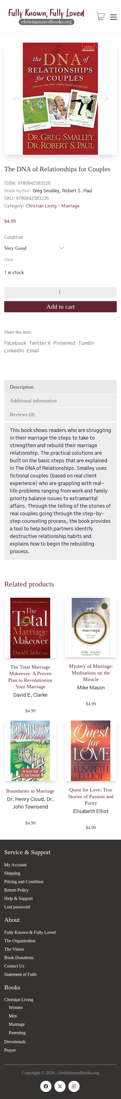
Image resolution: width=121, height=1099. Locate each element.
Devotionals (15, 1041)
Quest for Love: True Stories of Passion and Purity (90, 796)
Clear (9, 260)
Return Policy (16, 890)
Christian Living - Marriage (53, 206)
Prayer (10, 1050)
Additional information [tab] (33, 400)
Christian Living (18, 999)
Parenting (17, 1032)
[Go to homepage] (46, 17)
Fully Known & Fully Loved (30, 932)
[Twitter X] (60, 1086)
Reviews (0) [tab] (22, 414)
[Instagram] (74, 1086)
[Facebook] (45, 1086)
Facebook (15, 343)
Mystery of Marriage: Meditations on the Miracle (91, 672)
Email (33, 351)
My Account (15, 864)
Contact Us (14, 966)
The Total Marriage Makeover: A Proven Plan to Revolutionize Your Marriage (30, 676)
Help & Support (18, 898)
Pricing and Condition (23, 881)
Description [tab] (21, 387)
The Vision (14, 949)
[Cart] (101, 17)
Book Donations (18, 957)
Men (13, 1015)
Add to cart (60, 306)
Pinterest (64, 343)
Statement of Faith (20, 974)
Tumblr (86, 343)
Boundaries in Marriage (30, 791)
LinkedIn (14, 351)
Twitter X (39, 343)
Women (16, 1007)
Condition (13, 237)
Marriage (17, 1024)
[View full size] (13, 51)
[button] (113, 17)
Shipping (12, 873)
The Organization (19, 940)
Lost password (17, 906)
